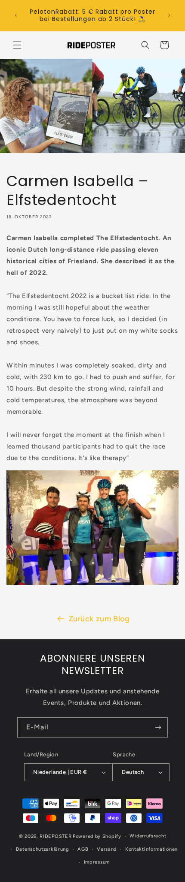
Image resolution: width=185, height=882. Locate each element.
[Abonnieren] (157, 727)
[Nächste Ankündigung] (169, 15)
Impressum (97, 862)
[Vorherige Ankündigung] (15, 15)
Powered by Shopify (97, 836)
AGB (82, 849)
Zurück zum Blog (99, 618)
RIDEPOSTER (55, 836)
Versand (107, 849)
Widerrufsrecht (148, 836)
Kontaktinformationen (151, 849)
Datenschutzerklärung (42, 849)
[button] (17, 45)
